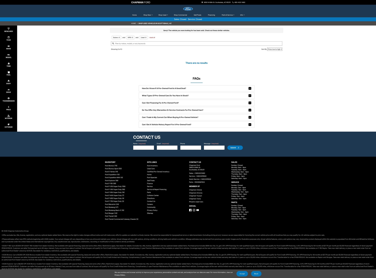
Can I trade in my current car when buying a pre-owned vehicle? (170, 117)
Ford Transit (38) (111, 216)
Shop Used (162, 15)
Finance (150, 183)
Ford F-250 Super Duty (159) (115, 186)
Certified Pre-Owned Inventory (158, 172)
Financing (211, 15)
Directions (151, 198)
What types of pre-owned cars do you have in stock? (165, 96)
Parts (149, 192)
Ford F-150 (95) (110, 183)
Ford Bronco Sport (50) (113, 169)
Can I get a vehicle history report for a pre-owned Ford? (166, 125)
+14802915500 (201, 176)
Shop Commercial (180, 15)
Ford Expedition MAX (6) (114, 177)
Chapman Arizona (195, 193)
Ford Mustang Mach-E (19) (114, 210)
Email (163, 144)
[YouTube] (197, 210)
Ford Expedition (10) (112, 175)
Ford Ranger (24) (111, 213)
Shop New (147, 15)
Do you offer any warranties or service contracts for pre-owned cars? (172, 110)
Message (211, 144)
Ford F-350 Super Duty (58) (115, 189)
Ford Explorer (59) (111, 180)
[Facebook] (190, 210)
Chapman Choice (195, 190)
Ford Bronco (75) (111, 166)
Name (139, 144)
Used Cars (151, 169)
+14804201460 (199, 173)
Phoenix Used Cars (196, 202)
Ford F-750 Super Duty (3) (114, 201)
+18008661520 (199, 182)
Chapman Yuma (195, 199)
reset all (152, 37)
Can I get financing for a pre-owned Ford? (160, 103)
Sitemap (150, 213)
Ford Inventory (152, 166)
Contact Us (151, 201)
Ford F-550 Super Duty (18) (115, 192)
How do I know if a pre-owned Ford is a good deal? (164, 88)
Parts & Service (227, 15)
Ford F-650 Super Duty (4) (114, 198)
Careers (150, 204)
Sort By (264, 49)
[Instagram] (194, 210)
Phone (182, 144)
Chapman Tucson (195, 196)
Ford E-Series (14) (111, 172)
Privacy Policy (152, 210)
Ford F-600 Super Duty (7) (114, 195)
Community (151, 207)
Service (150, 186)
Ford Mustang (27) (111, 207)
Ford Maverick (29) (112, 204)
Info (241, 15)
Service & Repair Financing (156, 189)
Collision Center (153, 195)
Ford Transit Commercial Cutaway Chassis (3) (121, 219)
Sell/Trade (197, 15)
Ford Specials (152, 177)
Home (134, 15)
